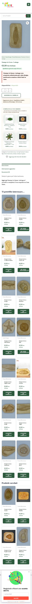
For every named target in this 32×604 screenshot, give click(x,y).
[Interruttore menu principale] (28, 4)
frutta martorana (8, 153)
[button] (27, 22)
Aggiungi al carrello (11, 95)
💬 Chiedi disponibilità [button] (24, 229)
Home (3, 57)
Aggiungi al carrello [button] (9, 229)
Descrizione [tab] (5, 165)
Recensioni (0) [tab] (6, 172)
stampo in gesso (21, 153)
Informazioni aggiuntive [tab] (8, 169)
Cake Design (8, 57)
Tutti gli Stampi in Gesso (22, 152)
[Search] (28, 16)
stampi (14, 153)
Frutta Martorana (16, 57)
